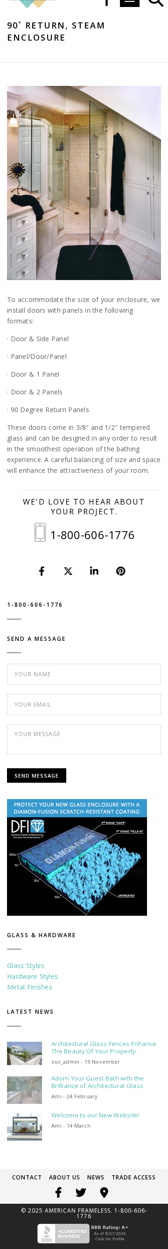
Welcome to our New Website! (95, 1115)
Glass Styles (25, 965)
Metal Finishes (29, 986)
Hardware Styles (32, 976)
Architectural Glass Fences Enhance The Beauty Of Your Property (104, 1047)
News (96, 1177)
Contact (27, 1177)
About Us (64, 1177)
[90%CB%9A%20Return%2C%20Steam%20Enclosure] (42, 571)
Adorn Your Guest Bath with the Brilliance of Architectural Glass (97, 1081)
